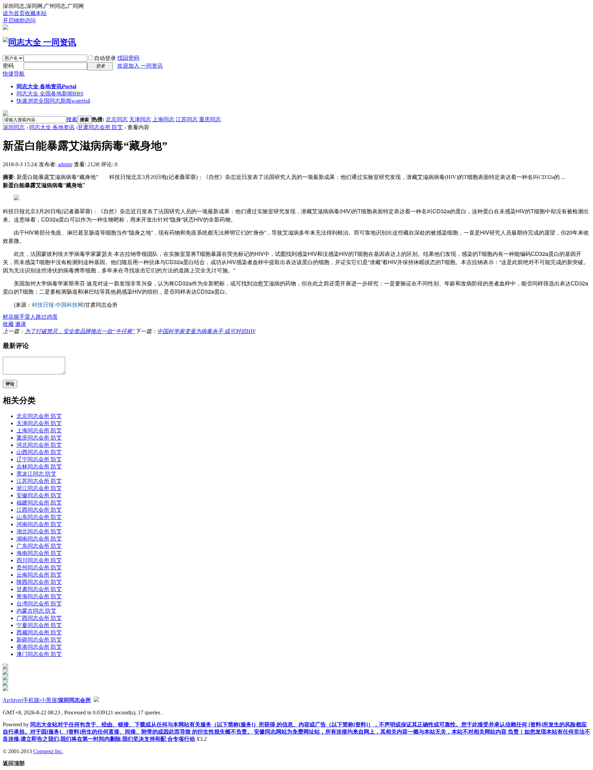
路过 (41, 317)
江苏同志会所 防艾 (39, 481)
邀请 (20, 324)
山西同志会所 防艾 (39, 452)
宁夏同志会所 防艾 (39, 625)
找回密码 (128, 58)
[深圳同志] (39, 42)
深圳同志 (14, 127)
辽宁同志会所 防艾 (39, 459)
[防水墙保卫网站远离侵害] (96, 700)
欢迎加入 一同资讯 (140, 66)
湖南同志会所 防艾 (39, 539)
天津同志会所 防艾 (39, 423)
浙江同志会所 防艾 (39, 488)
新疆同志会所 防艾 (39, 640)
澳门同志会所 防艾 (39, 654)
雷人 (30, 317)
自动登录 (105, 58)
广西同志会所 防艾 (39, 618)
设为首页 (14, 13)
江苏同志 (187, 119)
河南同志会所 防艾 (39, 524)
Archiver (12, 700)
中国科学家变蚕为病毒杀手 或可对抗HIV (206, 331)
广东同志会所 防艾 (39, 546)
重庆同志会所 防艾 (39, 438)
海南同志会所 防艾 (39, 553)
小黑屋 (48, 700)
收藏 (8, 324)
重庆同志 (210, 119)
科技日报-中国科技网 (57, 304)
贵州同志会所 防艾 (39, 567)
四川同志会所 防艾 (39, 560)
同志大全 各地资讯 (46, 86)
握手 (19, 317)
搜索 (71, 119)
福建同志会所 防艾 (39, 503)
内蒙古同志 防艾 (36, 611)
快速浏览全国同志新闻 (53, 101)
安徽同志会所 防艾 (39, 495)
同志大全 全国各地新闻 (49, 94)
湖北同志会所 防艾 (39, 531)
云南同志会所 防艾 (39, 575)
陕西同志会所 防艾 (39, 582)
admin (64, 164)
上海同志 (163, 119)
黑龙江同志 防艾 (36, 474)
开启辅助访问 (19, 20)
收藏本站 (36, 13)
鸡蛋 (52, 317)
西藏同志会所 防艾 (39, 632)
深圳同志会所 (74, 700)
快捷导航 (14, 74)
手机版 (31, 700)
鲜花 (8, 317)
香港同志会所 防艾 (39, 647)
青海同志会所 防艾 (39, 596)
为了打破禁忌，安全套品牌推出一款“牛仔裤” (80, 331)
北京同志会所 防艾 (39, 416)
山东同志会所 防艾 (39, 517)
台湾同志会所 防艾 (39, 604)
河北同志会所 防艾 (39, 445)
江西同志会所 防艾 (39, 510)
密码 (8, 66)
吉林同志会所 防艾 (39, 466)
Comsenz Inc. (48, 751)
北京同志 (117, 119)
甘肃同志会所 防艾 (100, 127)
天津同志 (140, 119)
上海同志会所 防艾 (39, 430)
